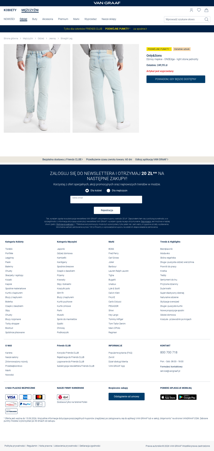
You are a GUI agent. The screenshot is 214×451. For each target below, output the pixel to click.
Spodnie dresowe (65, 266)
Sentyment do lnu (168, 279)
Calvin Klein (114, 293)
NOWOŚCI (9, 19)
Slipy (7, 310)
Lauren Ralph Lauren (119, 271)
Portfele (9, 253)
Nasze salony (11, 357)
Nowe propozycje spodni (172, 310)
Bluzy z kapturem (13, 297)
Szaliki (60, 323)
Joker (111, 262)
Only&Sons (154, 55)
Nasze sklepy (109, 19)
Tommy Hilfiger (116, 319)
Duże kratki (165, 288)
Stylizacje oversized (169, 301)
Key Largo (113, 315)
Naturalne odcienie (169, 297)
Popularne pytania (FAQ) (120, 353)
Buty (34, 19)
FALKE (112, 297)
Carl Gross (114, 257)
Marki (76, 19)
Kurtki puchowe (64, 301)
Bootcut (9, 328)
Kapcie (8, 284)
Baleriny (9, 266)
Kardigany (62, 262)
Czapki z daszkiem (14, 306)
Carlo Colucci (115, 301)
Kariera (8, 353)
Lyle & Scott (114, 288)
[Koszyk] (206, 10)
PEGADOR (113, 306)
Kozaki (8, 279)
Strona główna (11, 38)
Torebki (9, 249)
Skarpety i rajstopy (14, 275)
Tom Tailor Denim (117, 323)
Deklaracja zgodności (90, 446)
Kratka (163, 271)
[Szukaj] (206, 19)
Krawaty (61, 279)
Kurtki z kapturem (14, 293)
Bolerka (9, 301)
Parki (59, 310)
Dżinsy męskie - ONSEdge (160, 59)
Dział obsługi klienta (118, 361)
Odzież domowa (65, 253)
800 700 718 (168, 352)
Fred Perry (114, 253)
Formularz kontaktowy (171, 366)
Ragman (113, 332)
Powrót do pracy (168, 266)
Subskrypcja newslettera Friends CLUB (75, 366)
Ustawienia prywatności (66, 446)
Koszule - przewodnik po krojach (175, 319)
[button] (191, 10)
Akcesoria (47, 19)
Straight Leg (66, 38)
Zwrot (111, 357)
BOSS (111, 249)
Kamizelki (61, 257)
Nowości (9, 375)
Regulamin (32, 446)
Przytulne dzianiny (169, 284)
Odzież (23, 19)
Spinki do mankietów (67, 319)
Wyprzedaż (90, 19)
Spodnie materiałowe (15, 288)
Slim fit (60, 293)
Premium (63, 19)
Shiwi (111, 310)
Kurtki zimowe (64, 306)
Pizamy (60, 275)
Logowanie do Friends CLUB (70, 361)
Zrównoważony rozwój (16, 361)
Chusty (8, 271)
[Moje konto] (191, 10)
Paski (8, 262)
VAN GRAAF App (117, 366)
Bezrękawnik (166, 249)
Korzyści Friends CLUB (68, 353)
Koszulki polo (63, 288)
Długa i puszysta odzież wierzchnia (177, 262)
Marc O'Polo (114, 328)
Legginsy (9, 257)
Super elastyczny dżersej (172, 293)
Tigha (111, 275)
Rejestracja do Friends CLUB (70, 357)
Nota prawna (45, 446)
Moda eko (165, 253)
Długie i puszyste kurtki (171, 306)
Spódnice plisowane (15, 332)
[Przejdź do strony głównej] (107, 3)
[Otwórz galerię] (37, 88)
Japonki (61, 249)
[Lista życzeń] (199, 10)
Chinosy (61, 328)
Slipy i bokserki (64, 284)
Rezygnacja (146, 221)
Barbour (113, 266)
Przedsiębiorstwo (13, 366)
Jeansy (52, 38)
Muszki (60, 315)
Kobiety (10, 10)
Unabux (112, 284)
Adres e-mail (77, 198)
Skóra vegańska (168, 257)
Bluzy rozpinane (13, 319)
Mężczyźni (30, 10)
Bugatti (112, 279)
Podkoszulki (63, 332)
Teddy (163, 275)
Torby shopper (12, 323)
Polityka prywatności (65, 224)
